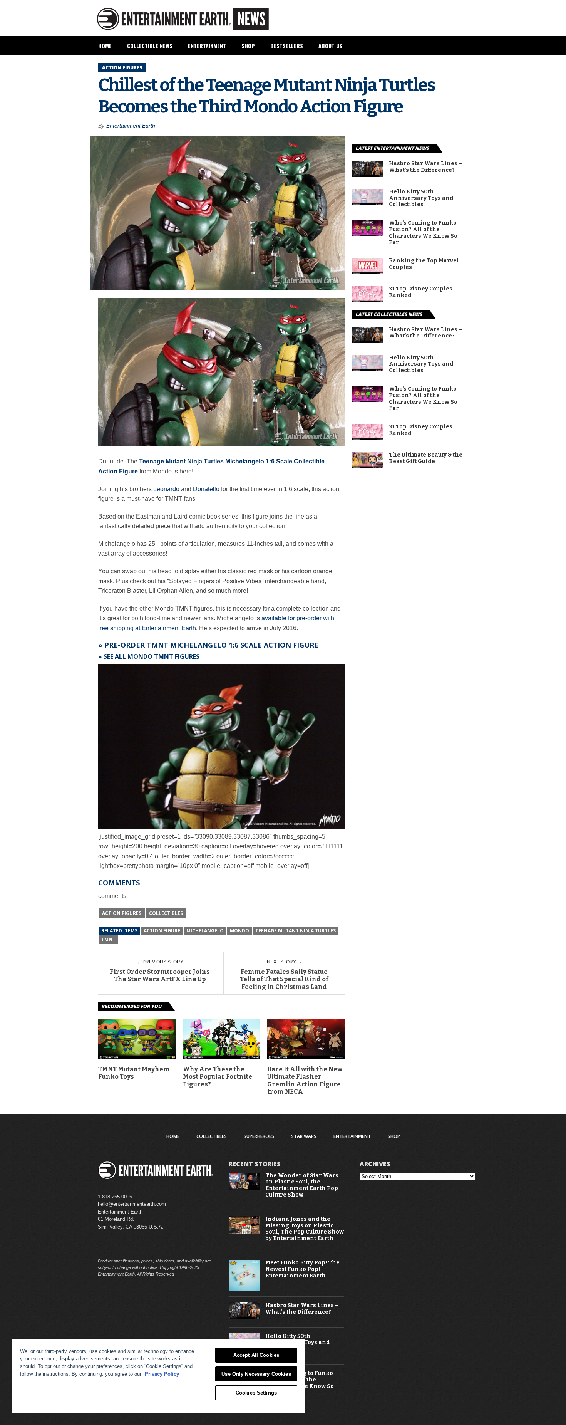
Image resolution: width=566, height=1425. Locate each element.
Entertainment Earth (130, 126)
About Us (330, 46)
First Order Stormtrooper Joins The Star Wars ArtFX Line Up (160, 975)
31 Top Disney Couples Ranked (420, 292)
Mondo (239, 930)
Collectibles (166, 913)
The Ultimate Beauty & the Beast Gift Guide (425, 458)
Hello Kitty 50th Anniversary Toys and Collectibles (421, 198)
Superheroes (259, 1136)
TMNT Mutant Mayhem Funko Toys (134, 1073)
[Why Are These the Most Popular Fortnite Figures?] (221, 1057)
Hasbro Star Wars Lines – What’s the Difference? (425, 167)
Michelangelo (205, 930)
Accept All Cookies (256, 1355)
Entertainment (207, 46)
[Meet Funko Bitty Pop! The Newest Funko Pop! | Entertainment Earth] (244, 1289)
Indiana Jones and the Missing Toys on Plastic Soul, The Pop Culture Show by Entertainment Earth (304, 1229)
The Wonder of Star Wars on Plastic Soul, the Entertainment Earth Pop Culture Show (301, 1185)
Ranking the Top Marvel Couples (424, 264)
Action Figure (162, 930)
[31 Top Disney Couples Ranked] (367, 300)
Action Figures (121, 913)
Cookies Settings (256, 1393)
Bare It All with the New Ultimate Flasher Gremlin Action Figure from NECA (304, 1080)
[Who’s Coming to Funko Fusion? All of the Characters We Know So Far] (367, 234)
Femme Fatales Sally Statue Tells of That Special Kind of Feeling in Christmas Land (284, 979)
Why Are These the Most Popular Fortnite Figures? (217, 1077)
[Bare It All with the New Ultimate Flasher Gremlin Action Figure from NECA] (306, 1057)
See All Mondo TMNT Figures (151, 656)
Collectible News (149, 46)
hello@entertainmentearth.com (132, 1204)
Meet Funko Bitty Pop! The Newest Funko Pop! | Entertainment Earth (302, 1269)
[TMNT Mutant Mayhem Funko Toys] (137, 1057)
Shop (248, 46)
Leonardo (166, 489)
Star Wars (303, 1136)
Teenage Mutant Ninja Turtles (295, 930)
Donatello (206, 489)
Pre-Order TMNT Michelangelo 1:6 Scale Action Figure (211, 645)
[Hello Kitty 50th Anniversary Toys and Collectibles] (367, 203)
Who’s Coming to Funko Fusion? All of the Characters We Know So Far (423, 232)
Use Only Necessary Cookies (256, 1374)
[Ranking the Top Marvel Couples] (367, 272)
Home (105, 46)
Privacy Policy (162, 1374)
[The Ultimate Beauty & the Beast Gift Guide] (367, 466)
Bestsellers (286, 46)
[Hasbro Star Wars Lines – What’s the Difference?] (367, 174)
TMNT (108, 939)
